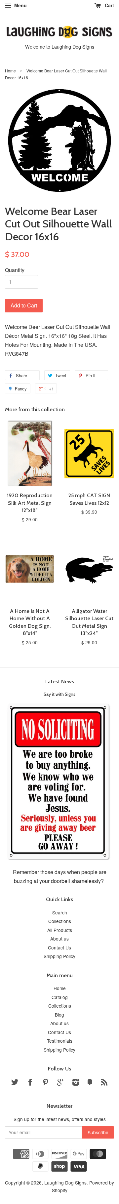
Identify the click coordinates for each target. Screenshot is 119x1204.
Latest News (59, 681)
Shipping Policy (59, 956)
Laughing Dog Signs (65, 1182)
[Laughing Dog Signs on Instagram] (75, 1083)
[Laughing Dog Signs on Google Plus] (60, 1083)
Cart (108, 5)
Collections (59, 921)
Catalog (60, 997)
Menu (20, 5)
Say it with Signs (59, 694)
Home (10, 70)
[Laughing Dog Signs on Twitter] (15, 1083)
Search (59, 912)
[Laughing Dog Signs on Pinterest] (45, 1083)
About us (59, 938)
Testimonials (59, 1040)
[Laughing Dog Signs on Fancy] (90, 1083)
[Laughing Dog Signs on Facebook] (30, 1083)
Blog (59, 1014)
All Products (59, 930)
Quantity (14, 270)
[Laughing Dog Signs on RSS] (104, 1083)
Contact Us (59, 947)
